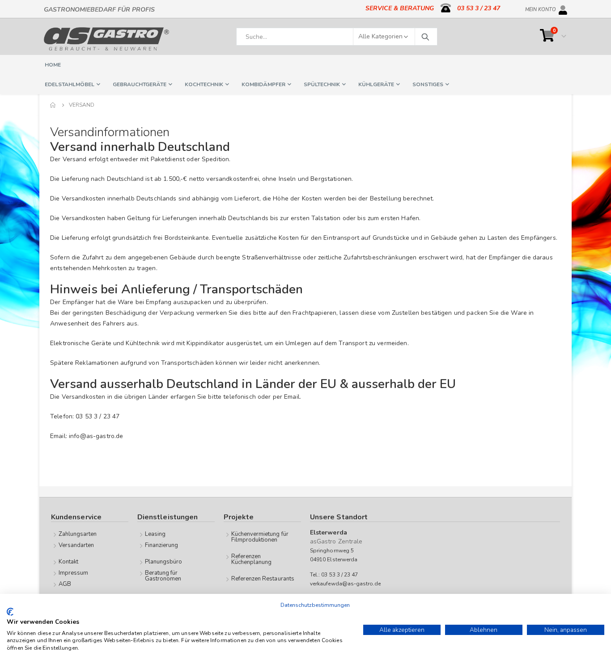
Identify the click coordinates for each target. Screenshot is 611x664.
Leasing (155, 534)
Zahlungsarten (78, 534)
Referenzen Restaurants (262, 579)
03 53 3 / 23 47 (478, 8)
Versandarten (76, 545)
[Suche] (425, 37)
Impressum (74, 573)
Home (53, 105)
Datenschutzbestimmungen (315, 605)
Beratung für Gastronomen (163, 576)
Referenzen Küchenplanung (251, 559)
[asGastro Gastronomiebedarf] (106, 38)
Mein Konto (540, 8)
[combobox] (336, 37)
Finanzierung (161, 545)
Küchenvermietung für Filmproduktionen (260, 537)
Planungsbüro (163, 562)
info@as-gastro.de (96, 436)
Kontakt (68, 562)
